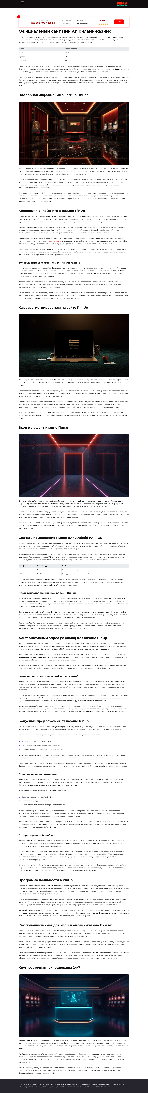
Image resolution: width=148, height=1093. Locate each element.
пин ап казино (56, 241)
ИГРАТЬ (119, 22)
